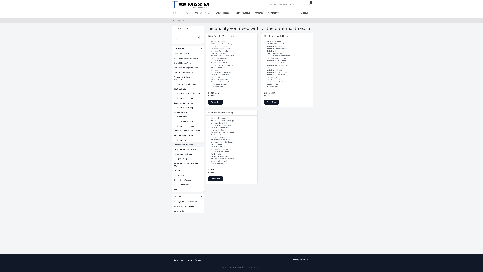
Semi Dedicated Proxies (184, 135)
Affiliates (259, 12)
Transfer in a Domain (185, 206)
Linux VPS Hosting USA (183, 72)
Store (185, 12)
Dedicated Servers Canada (185, 149)
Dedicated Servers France (184, 103)
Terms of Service (194, 260)
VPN (175, 189)
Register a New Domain (186, 201)
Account (305, 12)
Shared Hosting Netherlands (186, 58)
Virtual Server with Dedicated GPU (186, 164)
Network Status (242, 12)
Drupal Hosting (180, 175)
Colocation (178, 170)
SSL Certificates (180, 112)
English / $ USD (302, 259)
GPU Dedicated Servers (183, 121)
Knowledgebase (222, 12)
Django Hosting (180, 159)
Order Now (215, 102)
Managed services (181, 184)
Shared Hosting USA (182, 63)
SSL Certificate (180, 89)
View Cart (180, 211)
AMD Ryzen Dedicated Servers (186, 154)
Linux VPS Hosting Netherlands (187, 67)
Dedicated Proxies (181, 140)
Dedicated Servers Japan (184, 126)
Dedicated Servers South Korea (187, 131)
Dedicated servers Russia (184, 98)
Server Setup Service (182, 180)
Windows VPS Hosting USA (185, 84)
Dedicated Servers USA (183, 53)
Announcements (202, 12)
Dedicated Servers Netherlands (187, 93)
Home (174, 12)
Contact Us (273, 12)
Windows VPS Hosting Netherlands (183, 78)
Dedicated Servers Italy (183, 107)
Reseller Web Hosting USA (185, 145)
